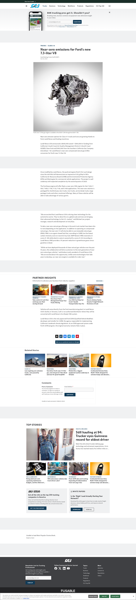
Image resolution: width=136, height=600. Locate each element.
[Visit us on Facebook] (55, 568)
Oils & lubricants (31, 477)
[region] (68, 596)
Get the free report (37, 508)
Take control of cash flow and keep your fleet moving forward (41, 302)
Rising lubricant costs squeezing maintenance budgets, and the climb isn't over (35, 481)
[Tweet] (73, 336)
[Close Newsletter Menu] (109, 12)
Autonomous (52, 477)
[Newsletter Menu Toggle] (109, 6)
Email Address (68, 386)
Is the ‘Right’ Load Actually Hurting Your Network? (87, 497)
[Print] (56, 336)
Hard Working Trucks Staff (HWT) (49, 57)
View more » (99, 281)
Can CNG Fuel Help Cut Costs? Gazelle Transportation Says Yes (76, 302)
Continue (70, 394)
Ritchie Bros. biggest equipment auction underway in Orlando (79, 373)
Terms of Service (70, 26)
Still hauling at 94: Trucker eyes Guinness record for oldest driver (92, 435)
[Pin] (77, 336)
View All (89, 509)
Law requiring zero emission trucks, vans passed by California (34, 373)
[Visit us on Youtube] (68, 568)
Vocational (50, 369)
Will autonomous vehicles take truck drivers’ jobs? (57, 480)
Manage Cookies (93, 596)
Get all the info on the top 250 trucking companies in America (43, 496)
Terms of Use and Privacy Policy (71, 25)
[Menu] (26, 6)
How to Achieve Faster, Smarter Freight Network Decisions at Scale (95, 302)
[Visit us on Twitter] (60, 568)
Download (76, 509)
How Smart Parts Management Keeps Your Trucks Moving (59, 301)
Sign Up (30, 583)
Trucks (43, 45)
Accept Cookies (115, 596)
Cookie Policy (26, 598)
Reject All (104, 596)
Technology (72, 477)
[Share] (65, 336)
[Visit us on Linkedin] (64, 568)
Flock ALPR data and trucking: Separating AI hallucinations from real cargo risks (78, 480)
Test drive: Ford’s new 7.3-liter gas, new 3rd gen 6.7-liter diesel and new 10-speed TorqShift (57, 373)
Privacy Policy (62, 26)
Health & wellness (81, 429)
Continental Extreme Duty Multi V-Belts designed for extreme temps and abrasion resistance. (100, 373)
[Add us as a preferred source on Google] (60, 336)
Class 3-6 (51, 45)
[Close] (133, 596)
